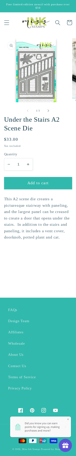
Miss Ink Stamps (31, 449)
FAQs (12, 310)
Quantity (10, 154)
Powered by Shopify (52, 449)
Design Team (18, 321)
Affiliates (16, 332)
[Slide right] (48, 110)
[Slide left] (27, 110)
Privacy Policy (20, 388)
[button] (6, 22)
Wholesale (16, 343)
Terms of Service (22, 377)
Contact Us (17, 366)
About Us (16, 355)
